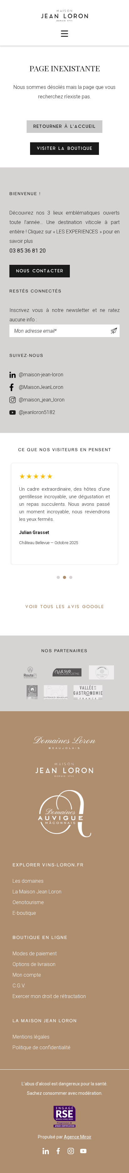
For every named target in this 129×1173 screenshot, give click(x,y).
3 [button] (70, 577)
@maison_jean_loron (41, 400)
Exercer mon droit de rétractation (49, 996)
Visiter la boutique (64, 148)
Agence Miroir (77, 1136)
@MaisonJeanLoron (41, 387)
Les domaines (28, 881)
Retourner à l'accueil (64, 126)
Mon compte (27, 975)
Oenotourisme (28, 902)
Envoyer (114, 331)
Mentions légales (31, 1037)
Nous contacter (39, 271)
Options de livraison (34, 964)
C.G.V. (19, 986)
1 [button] (58, 577)
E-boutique (24, 913)
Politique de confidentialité (41, 1047)
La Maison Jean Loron (37, 892)
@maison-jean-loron (41, 375)
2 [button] (64, 577)
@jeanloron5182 (37, 412)
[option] (64, 514)
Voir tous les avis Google (64, 607)
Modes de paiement (35, 954)
